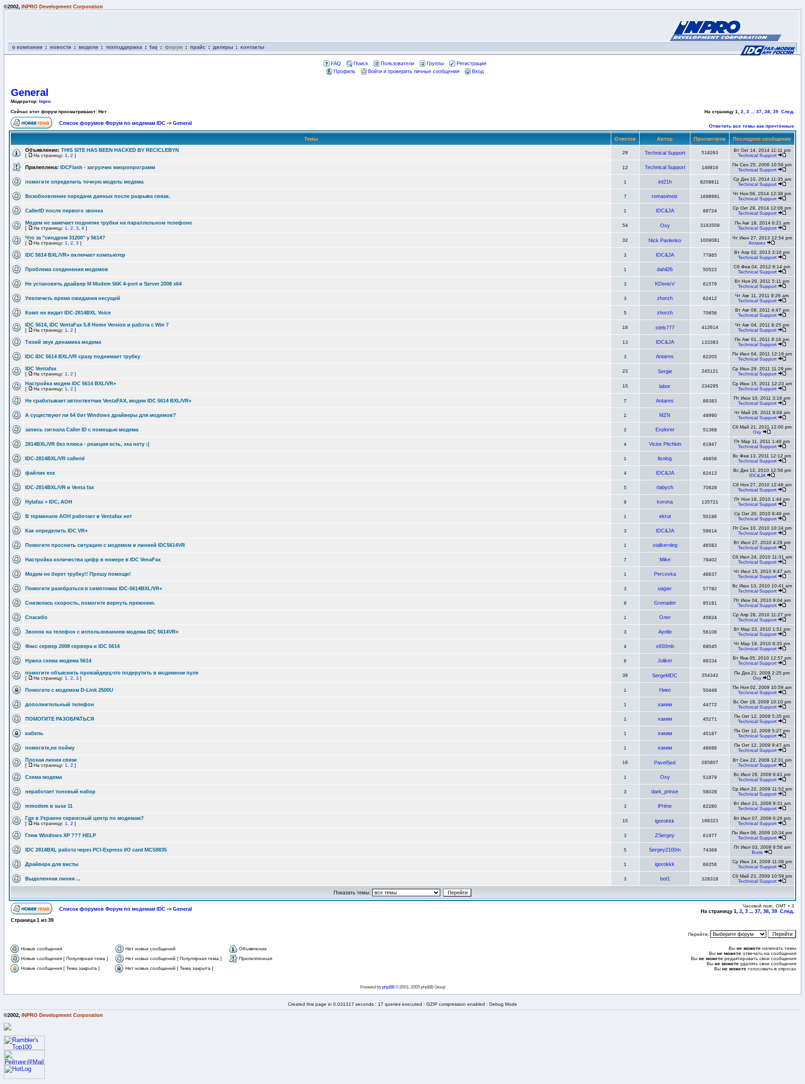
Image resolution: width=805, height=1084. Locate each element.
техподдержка (124, 47)
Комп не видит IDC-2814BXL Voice (68, 312)
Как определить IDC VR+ (56, 530)
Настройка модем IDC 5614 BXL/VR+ (70, 383)
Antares (665, 356)
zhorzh (665, 298)
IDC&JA (665, 210)
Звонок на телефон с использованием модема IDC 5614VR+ (101, 631)
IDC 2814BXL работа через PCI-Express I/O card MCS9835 (96, 849)
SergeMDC (664, 675)
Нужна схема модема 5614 (58, 660)
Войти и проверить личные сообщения (413, 71)
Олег (665, 617)
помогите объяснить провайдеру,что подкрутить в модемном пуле (111, 672)
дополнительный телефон (59, 704)
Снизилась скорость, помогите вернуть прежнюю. (90, 603)
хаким (665, 704)
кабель (34, 733)
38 (767, 111)
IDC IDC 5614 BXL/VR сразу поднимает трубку (82, 356)
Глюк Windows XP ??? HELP (60, 835)
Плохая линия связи (51, 760)
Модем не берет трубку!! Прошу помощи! (78, 574)
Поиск (361, 63)
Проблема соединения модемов (66, 269)
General (29, 92)
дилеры (223, 47)
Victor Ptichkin (665, 444)
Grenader (665, 603)
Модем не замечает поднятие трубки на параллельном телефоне (108, 222)
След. (787, 111)
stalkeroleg (665, 545)
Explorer (665, 429)
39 (775, 111)
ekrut (665, 516)
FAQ (336, 63)
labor (664, 386)
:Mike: (665, 559)
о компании (27, 47)
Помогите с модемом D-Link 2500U (69, 690)
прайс (197, 47)
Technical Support (665, 153)
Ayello (665, 631)
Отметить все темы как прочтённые (751, 126)
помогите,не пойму (50, 747)
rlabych (664, 487)
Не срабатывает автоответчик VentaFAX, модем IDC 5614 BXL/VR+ (108, 400)
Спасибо (36, 617)
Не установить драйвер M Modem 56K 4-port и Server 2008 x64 (103, 283)
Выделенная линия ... (52, 878)
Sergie (665, 371)
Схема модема (43, 777)
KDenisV (665, 283)
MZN (664, 415)
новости (60, 47)
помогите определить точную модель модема (84, 181)
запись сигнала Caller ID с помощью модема (81, 429)
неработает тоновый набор (60, 791)
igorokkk (665, 821)
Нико (665, 690)
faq (153, 47)
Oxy (665, 225)
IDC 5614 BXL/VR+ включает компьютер (75, 255)
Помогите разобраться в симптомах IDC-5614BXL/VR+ (93, 588)
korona (665, 502)
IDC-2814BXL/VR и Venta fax (59, 487)
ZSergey (665, 835)
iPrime (665, 806)
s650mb (665, 646)
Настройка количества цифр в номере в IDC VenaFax (93, 559)
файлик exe (40, 473)
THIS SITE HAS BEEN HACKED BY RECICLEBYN (120, 150)
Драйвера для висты (51, 864)
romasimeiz (665, 196)
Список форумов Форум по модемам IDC (112, 123)
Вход (478, 71)
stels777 (665, 327)
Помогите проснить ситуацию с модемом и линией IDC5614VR (105, 545)
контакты (252, 47)
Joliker (664, 660)
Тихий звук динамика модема (63, 342)
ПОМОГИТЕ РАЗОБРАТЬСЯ (59, 719)
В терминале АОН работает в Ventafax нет (78, 516)
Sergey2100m (665, 849)
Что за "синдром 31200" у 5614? (65, 237)
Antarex (757, 242)
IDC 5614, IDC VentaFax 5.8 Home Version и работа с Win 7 (97, 324)
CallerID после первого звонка (64, 210)
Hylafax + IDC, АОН (48, 502)
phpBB (388, 986)
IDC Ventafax (40, 368)
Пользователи (397, 63)
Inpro (45, 101)
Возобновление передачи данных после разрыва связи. (97, 196)
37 (759, 111)
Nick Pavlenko (664, 240)
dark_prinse (664, 791)
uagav (665, 588)
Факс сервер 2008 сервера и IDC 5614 (72, 646)
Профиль (344, 71)
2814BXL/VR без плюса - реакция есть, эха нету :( (87, 444)
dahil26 (665, 269)
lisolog (665, 458)
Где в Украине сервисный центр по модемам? (84, 818)
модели (88, 47)
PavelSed (664, 762)
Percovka (665, 574)
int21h (665, 181)
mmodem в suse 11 (49, 806)
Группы (435, 63)
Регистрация (471, 63)
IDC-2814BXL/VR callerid (55, 458)
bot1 (665, 878)
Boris (757, 852)
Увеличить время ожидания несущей (72, 298)
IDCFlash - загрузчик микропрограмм (107, 167)
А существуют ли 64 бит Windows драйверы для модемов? (100, 415)
